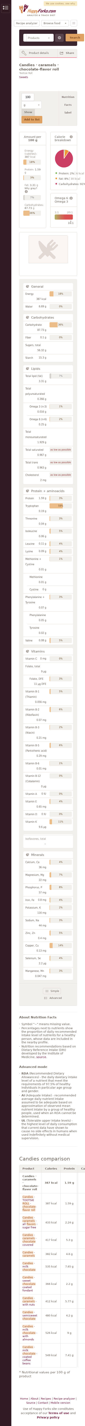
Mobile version (60, 1402)
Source (30, 1402)
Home (24, 1398)
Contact (43, 1402)
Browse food (52, 23)
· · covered (29, 1239)
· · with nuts (29, 1301)
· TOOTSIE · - (29, 1203)
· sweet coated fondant (28, 1284)
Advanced (56, 998)
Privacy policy (48, 1417)
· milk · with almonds (29, 1333)
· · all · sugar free (29, 1222)
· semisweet (29, 1315)
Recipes (46, 1398)
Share (70, 53)
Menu (74, 23)
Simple (55, 991)
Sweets (23, 77)
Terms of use (58, 1413)
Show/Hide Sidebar (5, 8)
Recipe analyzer (26, 23)
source (41, 1057)
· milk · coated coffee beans (29, 1355)
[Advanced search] (59, 38)
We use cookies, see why (60, 3)
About (34, 1398)
